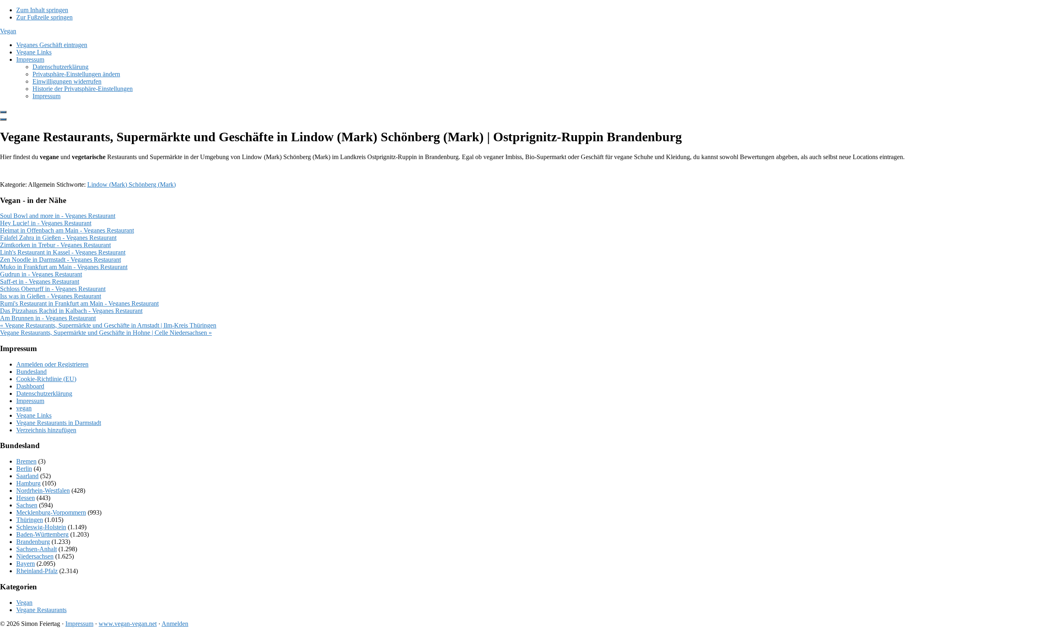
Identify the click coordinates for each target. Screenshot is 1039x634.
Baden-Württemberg (42, 534)
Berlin (24, 468)
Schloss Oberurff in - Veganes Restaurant (53, 288)
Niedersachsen (35, 556)
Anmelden (175, 623)
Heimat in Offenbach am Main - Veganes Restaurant (67, 230)
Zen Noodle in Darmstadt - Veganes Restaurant (60, 259)
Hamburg (28, 483)
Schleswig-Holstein (41, 527)
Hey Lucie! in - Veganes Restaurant (45, 223)
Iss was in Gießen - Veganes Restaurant (50, 296)
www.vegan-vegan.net (128, 623)
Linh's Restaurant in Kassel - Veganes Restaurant (62, 252)
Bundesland (31, 371)
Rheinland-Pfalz (37, 570)
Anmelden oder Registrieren (52, 364)
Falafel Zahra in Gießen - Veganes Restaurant (58, 237)
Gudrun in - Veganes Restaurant (41, 274)
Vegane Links (34, 415)
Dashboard (30, 386)
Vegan (8, 31)
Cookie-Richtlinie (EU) (46, 378)
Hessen (25, 497)
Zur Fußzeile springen (44, 17)
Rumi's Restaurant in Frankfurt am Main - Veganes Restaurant (79, 303)
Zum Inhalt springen (42, 9)
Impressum (30, 400)
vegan (24, 408)
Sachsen (26, 505)
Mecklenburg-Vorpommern (51, 512)
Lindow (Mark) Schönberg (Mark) (131, 184)
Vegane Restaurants (41, 609)
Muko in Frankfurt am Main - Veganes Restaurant (63, 266)
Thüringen (29, 519)
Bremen (26, 461)
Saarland (27, 475)
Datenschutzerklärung (44, 393)
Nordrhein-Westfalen (43, 490)
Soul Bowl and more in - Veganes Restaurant (57, 215)
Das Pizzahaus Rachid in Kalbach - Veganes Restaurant (71, 310)
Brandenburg (33, 541)
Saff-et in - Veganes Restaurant (39, 281)
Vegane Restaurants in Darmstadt (58, 422)
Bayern (25, 563)
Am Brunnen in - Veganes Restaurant (48, 318)
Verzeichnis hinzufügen (46, 430)
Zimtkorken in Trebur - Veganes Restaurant (55, 245)
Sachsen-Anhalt (36, 549)
